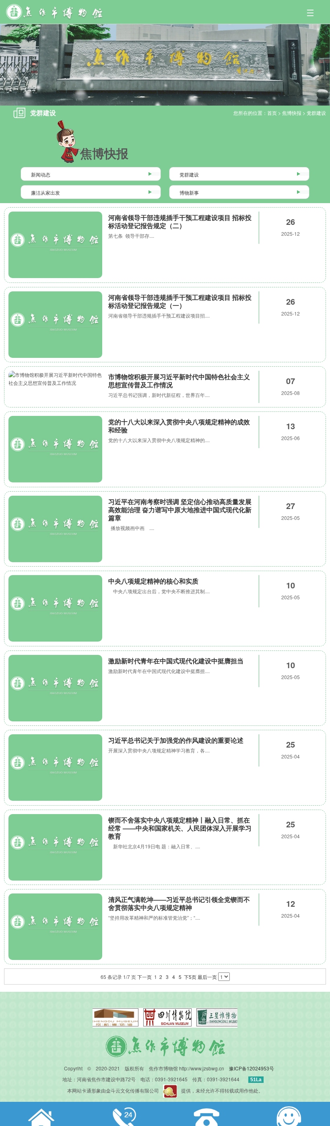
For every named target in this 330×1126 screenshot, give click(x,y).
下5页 (190, 976)
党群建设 (316, 112)
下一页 (144, 976)
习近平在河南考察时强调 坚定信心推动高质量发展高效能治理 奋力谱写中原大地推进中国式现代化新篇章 (180, 509)
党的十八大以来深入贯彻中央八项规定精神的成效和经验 (179, 425)
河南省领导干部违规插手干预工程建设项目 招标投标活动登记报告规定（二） (180, 221)
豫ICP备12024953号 (251, 1068)
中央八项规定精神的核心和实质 (153, 581)
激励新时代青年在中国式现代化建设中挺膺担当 (175, 660)
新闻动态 (40, 174)
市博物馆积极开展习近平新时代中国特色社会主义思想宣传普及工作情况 (179, 380)
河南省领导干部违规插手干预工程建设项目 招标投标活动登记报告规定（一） (180, 301)
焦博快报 (291, 112)
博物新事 (189, 192)
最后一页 (207, 976)
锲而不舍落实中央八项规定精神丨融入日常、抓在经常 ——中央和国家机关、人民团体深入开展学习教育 (180, 828)
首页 (272, 112)
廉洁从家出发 (45, 192)
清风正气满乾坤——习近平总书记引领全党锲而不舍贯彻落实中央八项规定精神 (179, 903)
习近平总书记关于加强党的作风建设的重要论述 (175, 740)
